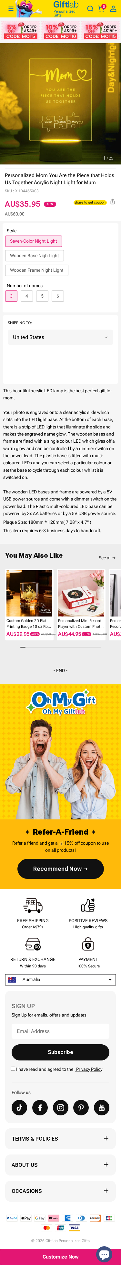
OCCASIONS (27, 1191)
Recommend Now (57, 868)
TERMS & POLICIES (35, 1139)
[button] (7, 594)
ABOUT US (25, 1165)
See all (105, 557)
